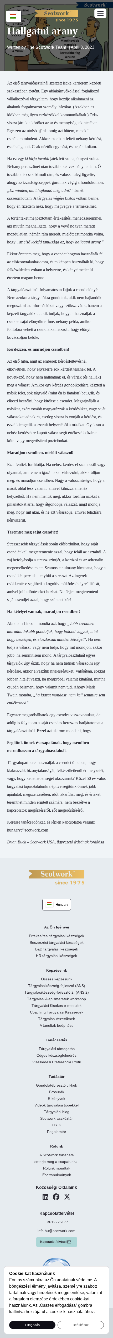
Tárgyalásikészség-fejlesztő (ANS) (56, 986)
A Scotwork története (56, 1155)
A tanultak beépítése (57, 1025)
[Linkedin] (45, 1197)
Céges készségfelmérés (56, 1055)
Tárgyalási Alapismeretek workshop (56, 999)
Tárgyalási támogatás (57, 1049)
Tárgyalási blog (56, 1112)
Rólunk (56, 1146)
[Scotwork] (56, 876)
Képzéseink (56, 970)
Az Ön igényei (56, 927)
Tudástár (56, 1076)
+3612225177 (56, 1222)
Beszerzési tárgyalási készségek (57, 942)
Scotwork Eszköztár (56, 1118)
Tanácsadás (56, 1040)
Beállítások (81, 1325)
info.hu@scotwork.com (56, 1231)
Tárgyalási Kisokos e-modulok (56, 1005)
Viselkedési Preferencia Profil (56, 1062)
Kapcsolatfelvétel (53, 1242)
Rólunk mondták (56, 1168)
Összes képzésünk (56, 979)
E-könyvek (56, 1098)
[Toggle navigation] (100, 13)
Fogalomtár (56, 1132)
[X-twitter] (67, 1197)
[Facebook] (56, 1197)
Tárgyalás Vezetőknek (56, 1019)
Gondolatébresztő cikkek (56, 1085)
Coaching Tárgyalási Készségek (56, 1012)
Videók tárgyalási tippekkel (56, 1105)
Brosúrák (56, 1092)
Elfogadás (32, 1325)
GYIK (56, 1125)
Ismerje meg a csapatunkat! (56, 1161)
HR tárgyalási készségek (56, 956)
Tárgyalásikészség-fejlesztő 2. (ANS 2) (56, 992)
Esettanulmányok (56, 1175)
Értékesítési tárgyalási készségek (56, 936)
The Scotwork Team (47, 47)
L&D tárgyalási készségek (56, 949)
